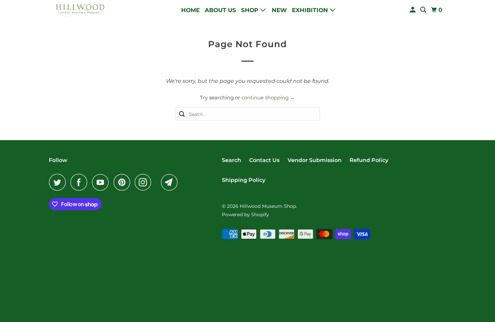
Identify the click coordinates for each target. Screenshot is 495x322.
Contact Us (264, 160)
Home (190, 10)
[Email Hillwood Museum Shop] (171, 182)
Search (231, 160)
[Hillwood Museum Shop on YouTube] (102, 182)
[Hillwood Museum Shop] (79, 10)
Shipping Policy (243, 180)
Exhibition (311, 10)
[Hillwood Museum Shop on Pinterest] (123, 182)
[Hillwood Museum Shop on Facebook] (80, 182)
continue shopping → (268, 97)
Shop (250, 10)
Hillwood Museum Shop (268, 206)
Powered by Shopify (245, 215)
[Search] (423, 10)
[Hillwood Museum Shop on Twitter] (59, 182)
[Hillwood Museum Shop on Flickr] (158, 182)
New (279, 10)
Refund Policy (369, 160)
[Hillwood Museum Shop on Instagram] (145, 182)
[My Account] (413, 10)
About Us (220, 10)
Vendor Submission (314, 160)
